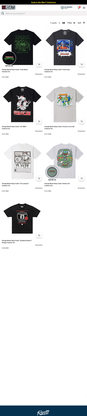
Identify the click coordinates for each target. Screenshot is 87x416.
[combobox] (45, 13)
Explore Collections (43, 2)
